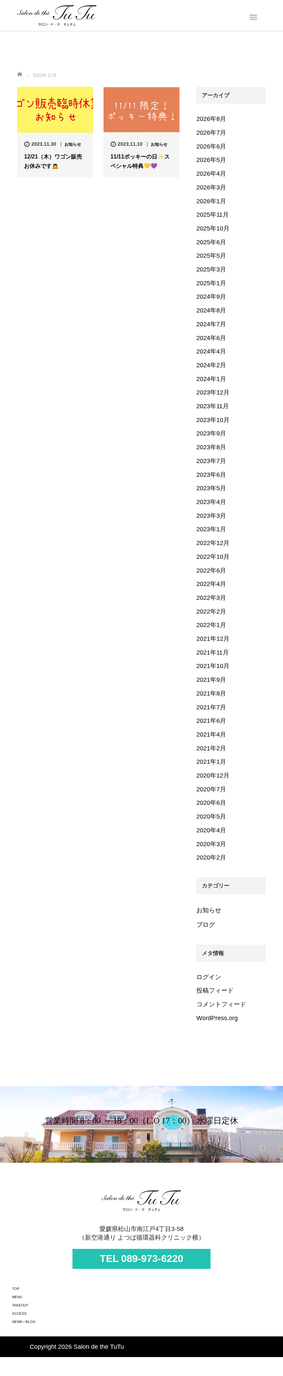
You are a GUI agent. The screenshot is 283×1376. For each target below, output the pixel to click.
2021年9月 (211, 679)
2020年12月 (213, 775)
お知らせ (73, 144)
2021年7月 (211, 707)
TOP (15, 1289)
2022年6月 (211, 570)
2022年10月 (213, 556)
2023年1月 (211, 529)
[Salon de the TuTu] (57, 15)
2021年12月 (213, 638)
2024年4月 (211, 351)
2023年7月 (211, 461)
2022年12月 (213, 543)
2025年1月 (211, 283)
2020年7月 (211, 789)
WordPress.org (217, 1018)
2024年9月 (211, 296)
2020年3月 (211, 844)
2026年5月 (211, 159)
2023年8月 (211, 447)
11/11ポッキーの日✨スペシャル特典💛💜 (140, 161)
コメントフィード (221, 1004)
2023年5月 (211, 488)
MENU (17, 1297)
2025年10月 (213, 228)
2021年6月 (211, 720)
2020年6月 (211, 802)
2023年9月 (211, 433)
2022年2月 (211, 611)
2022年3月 (211, 597)
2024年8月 (211, 310)
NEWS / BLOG (24, 1322)
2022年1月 (211, 625)
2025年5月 (211, 255)
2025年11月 (212, 214)
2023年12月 (213, 392)
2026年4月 (211, 173)
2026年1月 (211, 201)
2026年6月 (211, 146)
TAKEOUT (20, 1305)
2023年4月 (211, 502)
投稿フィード (215, 990)
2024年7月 (211, 324)
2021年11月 (212, 652)
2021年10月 (213, 666)
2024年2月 (211, 365)
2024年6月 (211, 338)
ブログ (205, 924)
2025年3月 (211, 269)
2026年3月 (211, 187)
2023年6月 (211, 474)
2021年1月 (211, 761)
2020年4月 (211, 830)
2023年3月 (211, 515)
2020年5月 (211, 816)
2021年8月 (211, 693)
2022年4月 (211, 584)
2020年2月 (211, 857)
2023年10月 (213, 420)
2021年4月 (211, 734)
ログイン (208, 977)
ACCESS (19, 1313)
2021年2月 (211, 748)
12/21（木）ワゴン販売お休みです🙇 (53, 161)
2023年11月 (212, 406)
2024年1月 (211, 379)
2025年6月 (211, 242)
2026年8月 (211, 118)
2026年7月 (211, 132)
